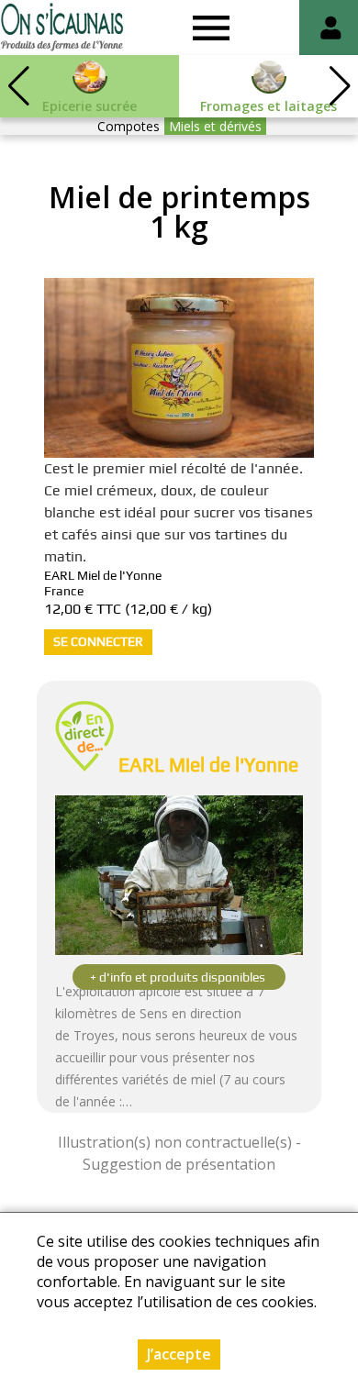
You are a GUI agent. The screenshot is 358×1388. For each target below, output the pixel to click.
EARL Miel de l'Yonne (208, 764)
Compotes (128, 126)
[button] (339, 86)
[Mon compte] (330, 27)
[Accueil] (62, 27)
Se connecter (98, 641)
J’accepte (179, 1354)
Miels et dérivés (215, 126)
